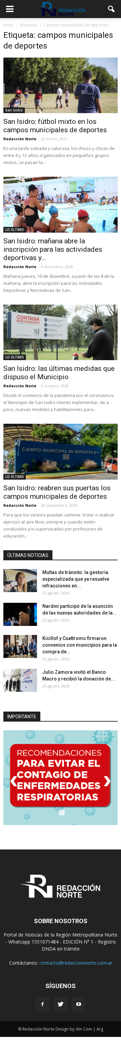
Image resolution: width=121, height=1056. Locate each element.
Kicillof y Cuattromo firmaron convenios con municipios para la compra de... (79, 645)
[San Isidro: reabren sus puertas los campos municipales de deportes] (60, 451)
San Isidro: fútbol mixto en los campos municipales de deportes (55, 125)
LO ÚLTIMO (14, 229)
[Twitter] (60, 1004)
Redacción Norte (19, 138)
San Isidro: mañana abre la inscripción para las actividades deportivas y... (52, 249)
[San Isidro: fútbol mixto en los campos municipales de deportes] (60, 85)
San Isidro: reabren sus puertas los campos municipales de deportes (57, 492)
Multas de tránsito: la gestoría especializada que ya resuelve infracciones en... (75, 579)
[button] (111, 9)
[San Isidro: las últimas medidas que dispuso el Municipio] (60, 332)
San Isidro (14, 110)
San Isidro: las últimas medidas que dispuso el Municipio (59, 372)
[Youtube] (78, 1004)
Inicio (8, 25)
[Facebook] (42, 1004)
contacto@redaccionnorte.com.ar (75, 963)
